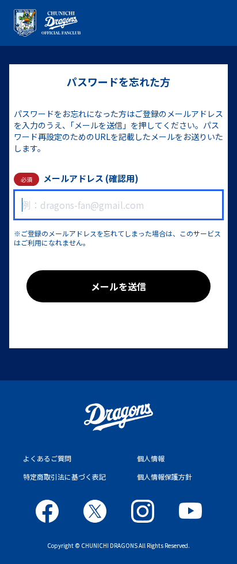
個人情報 (151, 458)
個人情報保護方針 (164, 476)
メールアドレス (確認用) (91, 178)
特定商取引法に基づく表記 (64, 476)
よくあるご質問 (47, 458)
